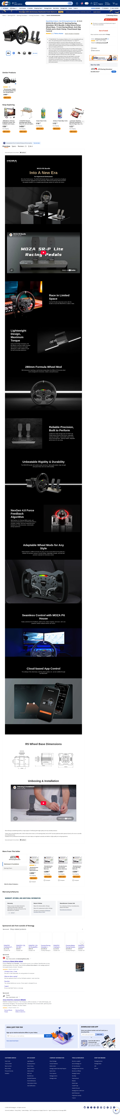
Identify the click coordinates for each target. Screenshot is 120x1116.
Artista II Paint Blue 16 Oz (60, 121)
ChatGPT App (75, 1085)
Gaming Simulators (22, 15)
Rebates (74, 1080)
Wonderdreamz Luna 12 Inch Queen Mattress (62, 867)
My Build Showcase (31, 1078)
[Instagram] (94, 1107)
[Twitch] (107, 1107)
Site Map (74, 1076)
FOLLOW (113, 71)
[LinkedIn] (97, 1107)
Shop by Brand (75, 1078)
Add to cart (7, 97)
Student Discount (76, 1088)
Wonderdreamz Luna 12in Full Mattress (48, 867)
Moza (42, 15)
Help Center (7, 1061)
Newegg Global (97, 1063)
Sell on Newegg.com (76, 1063)
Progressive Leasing (76, 1095)
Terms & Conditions (9, 1110)
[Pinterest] (101, 1107)
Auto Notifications (31, 1085)
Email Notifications (31, 1080)
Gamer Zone (52, 1071)
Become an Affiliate (76, 1071)
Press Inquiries (53, 1073)
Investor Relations (54, 1063)
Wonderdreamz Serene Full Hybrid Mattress (33, 869)
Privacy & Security (9, 1071)
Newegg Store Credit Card (78, 1090)
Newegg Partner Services (78, 1068)
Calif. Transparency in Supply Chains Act (38, 1110)
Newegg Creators (76, 1073)
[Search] (70, 3)
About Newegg (53, 1061)
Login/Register (30, 1061)
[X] (91, 1107)
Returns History (30, 1068)
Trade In (74, 1098)
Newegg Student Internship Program (58, 1068)
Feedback (23, 152)
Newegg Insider (53, 1078)
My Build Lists (30, 1076)
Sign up (48, 1036)
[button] (17, 3)
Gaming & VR (11, 15)
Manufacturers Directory (66, 909)
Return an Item (8, 1066)
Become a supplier (76, 1061)
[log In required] (37, 858)
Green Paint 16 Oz (41, 121)
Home (4, 15)
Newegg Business (98, 1061)
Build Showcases (76, 1093)
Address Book (30, 1071)
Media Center (53, 1066)
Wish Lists (29, 1073)
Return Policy (8, 1068)
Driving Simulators (34, 15)
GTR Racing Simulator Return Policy (42, 911)
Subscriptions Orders (32, 1083)
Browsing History (31, 1063)
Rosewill (96, 1068)
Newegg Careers (53, 1076)
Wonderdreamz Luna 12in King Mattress (76, 867)
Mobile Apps (75, 1083)
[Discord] (111, 1107)
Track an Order (8, 1063)
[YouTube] (104, 1107)
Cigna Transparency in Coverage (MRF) (57, 1110)
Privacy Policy (18, 1110)
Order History (30, 1066)
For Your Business (76, 1066)
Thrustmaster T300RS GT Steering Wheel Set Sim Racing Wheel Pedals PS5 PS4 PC (9, 91)
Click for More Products (10, 884)
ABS (95, 1066)
